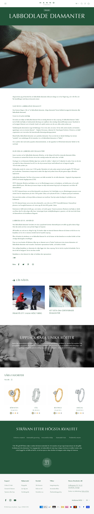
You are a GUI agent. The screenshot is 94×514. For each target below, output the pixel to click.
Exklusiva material (19, 437)
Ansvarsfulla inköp (47, 437)
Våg (36, 408)
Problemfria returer (75, 437)
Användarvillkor (54, 489)
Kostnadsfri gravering (33, 437)
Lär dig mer (24, 489)
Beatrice (58, 408)
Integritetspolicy (54, 485)
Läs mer (47, 354)
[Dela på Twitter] (23, 264)
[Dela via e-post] (33, 264)
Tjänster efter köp (9, 492)
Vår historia (39, 485)
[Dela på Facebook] (18, 264)
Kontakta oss (39, 492)
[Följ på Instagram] (10, 500)
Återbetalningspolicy (56, 492)
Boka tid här (85, 491)
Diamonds (47, 10)
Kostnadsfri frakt (61, 437)
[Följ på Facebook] (5, 500)
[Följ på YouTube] (15, 500)
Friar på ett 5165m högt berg (27, 313)
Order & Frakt (8, 485)
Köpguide (24, 485)
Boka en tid (39, 489)
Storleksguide (25, 492)
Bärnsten (14, 408)
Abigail (79, 408)
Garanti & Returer (9, 489)
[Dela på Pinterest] (28, 264)
